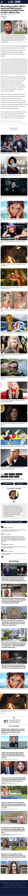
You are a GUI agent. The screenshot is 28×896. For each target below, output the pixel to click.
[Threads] (18, 479)
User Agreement (18, 884)
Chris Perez (4, 809)
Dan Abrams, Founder (22, 887)
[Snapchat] (21, 479)
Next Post (20, 483)
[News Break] (22, 479)
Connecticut (24, 46)
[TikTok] (15, 479)
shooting (17, 476)
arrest (6, 474)
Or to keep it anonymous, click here (14, 722)
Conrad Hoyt (4, 782)
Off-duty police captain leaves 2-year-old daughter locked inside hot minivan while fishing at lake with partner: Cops (13, 730)
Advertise (17, 882)
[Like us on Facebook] (14, 479)
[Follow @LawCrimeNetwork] (20, 479)
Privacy (5, 884)
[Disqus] (14, 541)
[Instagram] (17, 479)
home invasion (4, 476)
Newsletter (23, 882)
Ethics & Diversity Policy (6, 887)
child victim (12, 474)
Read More (14, 128)
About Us (12, 882)
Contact (14, 887)
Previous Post (8, 483)
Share (4, 18)
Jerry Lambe (3, 14)
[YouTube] (12, 479)
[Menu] (2, 2)
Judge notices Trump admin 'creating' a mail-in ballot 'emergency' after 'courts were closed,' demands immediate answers (14, 579)
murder (11, 476)
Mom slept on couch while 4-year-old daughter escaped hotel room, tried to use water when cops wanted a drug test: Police (13, 855)
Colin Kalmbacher (5, 834)
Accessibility (11, 884)
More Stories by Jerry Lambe (14, 522)
